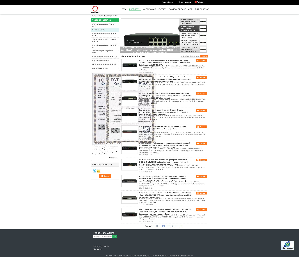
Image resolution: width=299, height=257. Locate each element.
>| (181, 226)
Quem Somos (149, 9)
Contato (202, 61)
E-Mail (95, 246)
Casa (124, 9)
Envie (115, 237)
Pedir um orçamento (184, 2)
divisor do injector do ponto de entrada (104, 56)
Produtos (134, 9)
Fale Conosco (202, 9)
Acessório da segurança (100, 68)
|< (154, 226)
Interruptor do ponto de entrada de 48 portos (104, 46)
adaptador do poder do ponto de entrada (102, 52)
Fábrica (162, 9)
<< (159, 226)
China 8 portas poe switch (124, 255)
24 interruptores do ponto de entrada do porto (104, 40)
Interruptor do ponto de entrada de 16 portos (104, 34)
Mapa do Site (104, 246)
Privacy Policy (110, 255)
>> (177, 226)
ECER (191, 255)
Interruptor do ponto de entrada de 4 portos (103, 25)
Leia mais (151, 70)
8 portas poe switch (98, 30)
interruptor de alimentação (100, 60)
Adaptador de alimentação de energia (104, 64)
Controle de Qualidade (180, 9)
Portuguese (201, 2)
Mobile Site (98, 249)
